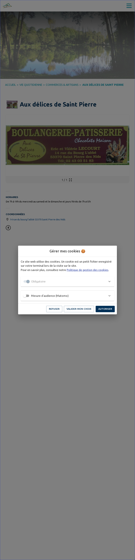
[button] (67, 281)
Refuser (54, 308)
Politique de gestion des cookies (87, 269)
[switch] (25, 296)
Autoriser (105, 308)
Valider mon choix (79, 308)
